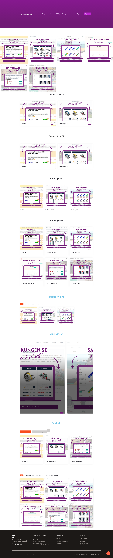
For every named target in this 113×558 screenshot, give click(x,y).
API (34, 538)
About (58, 538)
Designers (82, 541)
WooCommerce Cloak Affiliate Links (42, 544)
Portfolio (58, 544)
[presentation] (14, 376)
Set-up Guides (66, 14)
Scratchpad (59, 543)
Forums (82, 539)
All (21, 304)
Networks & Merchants (62, 541)
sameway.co (74, 210)
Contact (82, 544)
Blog (57, 539)
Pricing (58, 14)
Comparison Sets (29, 304)
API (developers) (84, 543)
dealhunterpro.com (28, 283)
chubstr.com (76, 283)
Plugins (44, 14)
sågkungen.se (63, 124)
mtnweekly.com (52, 283)
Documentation (83, 538)
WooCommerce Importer (42, 304)
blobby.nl (25, 124)
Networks (51, 14)
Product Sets (36, 539)
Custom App (39, 475)
